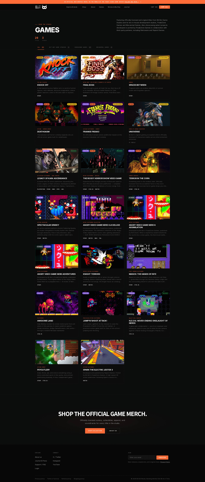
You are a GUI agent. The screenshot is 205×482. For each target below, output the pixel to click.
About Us (113, 430)
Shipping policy (79, 479)
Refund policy (66, 479)
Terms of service (53, 479)
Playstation (41, 189)
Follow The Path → (132, 2)
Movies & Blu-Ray (114, 7)
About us (38, 457)
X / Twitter (57, 457)
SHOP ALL (164, 7)
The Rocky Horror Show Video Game (102, 178)
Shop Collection (95, 430)
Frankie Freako (91, 132)
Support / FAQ (40, 464)
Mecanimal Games (104, 47)
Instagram (56, 461)
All (40, 47)
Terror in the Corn (139, 178)
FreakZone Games (83, 47)
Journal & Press (41, 461)
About (93, 7)
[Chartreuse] (45, 7)
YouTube (56, 464)
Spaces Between (137, 85)
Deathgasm (43, 132)
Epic (58, 189)
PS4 (100, 238)
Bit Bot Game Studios (59, 47)
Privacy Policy (165, 462)
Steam (39, 96)
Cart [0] (154, 7)
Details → (73, 96)
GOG (63, 189)
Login (37, 468)
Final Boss (88, 85)
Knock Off (42, 85)
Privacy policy (40, 479)
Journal (127, 7)
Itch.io (91, 189)
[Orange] (43, 7)
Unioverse (134, 132)
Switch (97, 189)
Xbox (53, 189)
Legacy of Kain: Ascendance (52, 178)
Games (101, 7)
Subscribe (162, 457)
